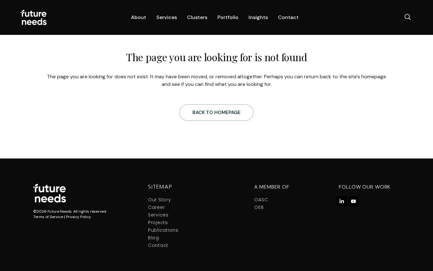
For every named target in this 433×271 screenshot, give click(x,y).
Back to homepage (216, 112)
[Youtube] (353, 201)
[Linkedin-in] (342, 201)
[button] (407, 17)
